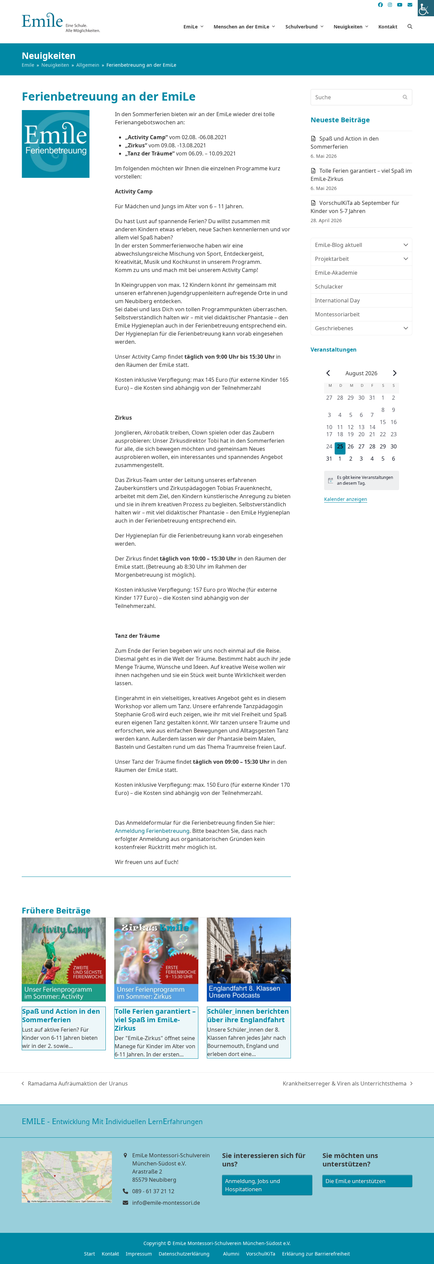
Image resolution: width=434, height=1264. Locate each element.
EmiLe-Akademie (336, 272)
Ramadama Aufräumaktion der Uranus (75, 1084)
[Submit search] (405, 97)
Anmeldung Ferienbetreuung (152, 831)
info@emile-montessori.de (166, 1202)
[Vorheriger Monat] (328, 373)
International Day (337, 300)
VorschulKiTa (260, 1253)
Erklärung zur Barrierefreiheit (316, 1253)
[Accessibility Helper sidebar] (426, 8)
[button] (409, 26)
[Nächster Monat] (395, 373)
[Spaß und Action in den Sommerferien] (64, 960)
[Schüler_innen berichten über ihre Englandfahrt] (249, 960)
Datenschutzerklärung (184, 1253)
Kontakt (110, 1253)
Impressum (139, 1253)
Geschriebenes (334, 328)
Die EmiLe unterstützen (356, 1181)
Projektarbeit (332, 258)
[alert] (361, 480)
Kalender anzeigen (345, 499)
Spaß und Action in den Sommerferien (61, 1015)
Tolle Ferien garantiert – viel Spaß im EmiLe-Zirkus (155, 1020)
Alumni (231, 1253)
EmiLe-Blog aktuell (338, 245)
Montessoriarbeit (337, 314)
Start (89, 1253)
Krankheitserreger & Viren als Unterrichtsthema (345, 1084)
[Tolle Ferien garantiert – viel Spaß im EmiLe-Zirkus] (156, 960)
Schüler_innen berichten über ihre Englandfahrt (248, 1015)
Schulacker (329, 286)
